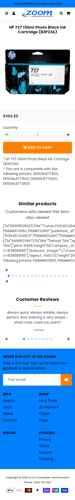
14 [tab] (59, 276)
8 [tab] (36, 276)
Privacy (45, 439)
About (8, 413)
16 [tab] (66, 276)
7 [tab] (32, 276)
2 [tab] (12, 276)
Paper (44, 420)
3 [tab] (16, 276)
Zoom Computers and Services (48, 477)
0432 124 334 (42, 482)
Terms (44, 446)
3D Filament (49, 407)
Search (9, 400)
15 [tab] (62, 276)
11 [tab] (47, 276)
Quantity (10, 127)
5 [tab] (24, 276)
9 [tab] (39, 276)
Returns (45, 452)
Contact (10, 420)
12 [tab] (51, 276)
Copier (44, 413)
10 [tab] (43, 276)
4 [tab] (20, 276)
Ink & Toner (48, 400)
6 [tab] (28, 276)
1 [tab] (9, 276)
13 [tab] (55, 276)
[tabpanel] (37, 319)
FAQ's (7, 407)
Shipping (46, 459)
